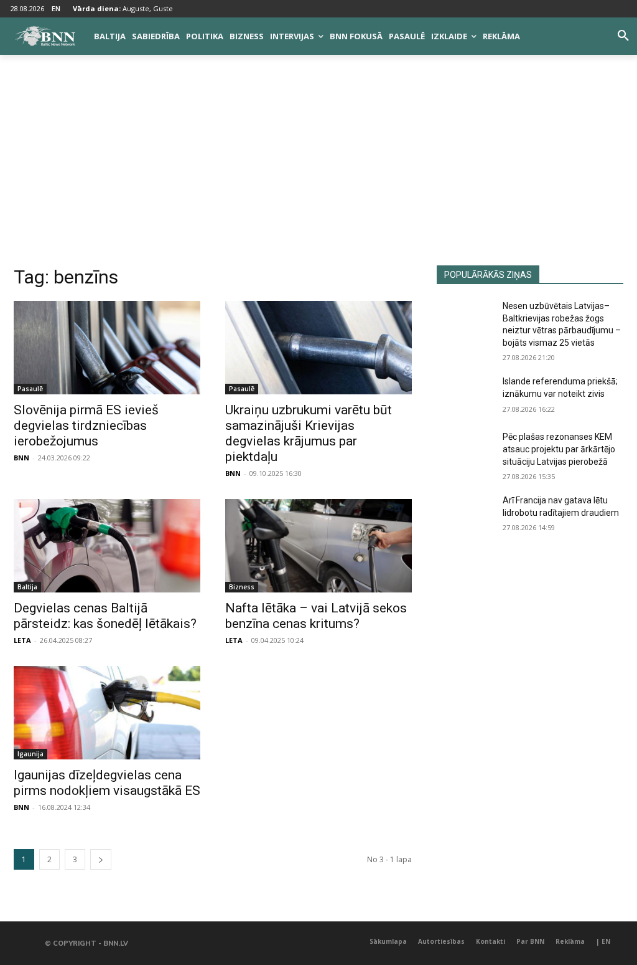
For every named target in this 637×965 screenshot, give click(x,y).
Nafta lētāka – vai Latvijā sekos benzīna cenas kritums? (316, 616)
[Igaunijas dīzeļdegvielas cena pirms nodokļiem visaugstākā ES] (107, 712)
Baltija (27, 586)
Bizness (241, 586)
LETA (22, 640)
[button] (623, 36)
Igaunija (30, 753)
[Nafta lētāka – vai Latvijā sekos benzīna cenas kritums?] (318, 545)
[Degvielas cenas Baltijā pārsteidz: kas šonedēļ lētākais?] (107, 545)
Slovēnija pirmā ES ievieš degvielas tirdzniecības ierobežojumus (86, 425)
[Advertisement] (318, 172)
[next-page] (100, 859)
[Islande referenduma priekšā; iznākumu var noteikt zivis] (465, 395)
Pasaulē (30, 388)
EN (56, 8)
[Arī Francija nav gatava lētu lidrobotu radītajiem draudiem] (465, 514)
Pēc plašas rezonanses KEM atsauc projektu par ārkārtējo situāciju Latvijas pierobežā (559, 449)
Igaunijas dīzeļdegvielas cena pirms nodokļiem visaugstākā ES (107, 783)
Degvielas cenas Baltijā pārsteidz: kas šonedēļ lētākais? (105, 616)
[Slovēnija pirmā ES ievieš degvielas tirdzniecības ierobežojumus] (107, 347)
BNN (21, 457)
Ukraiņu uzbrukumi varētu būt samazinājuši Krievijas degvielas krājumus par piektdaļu (308, 433)
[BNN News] (45, 36)
